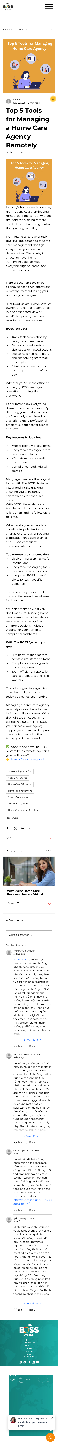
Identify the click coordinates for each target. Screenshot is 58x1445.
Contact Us (29, 1357)
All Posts (8, 29)
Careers (29, 1348)
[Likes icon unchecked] (15, 1046)
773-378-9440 (28, 1379)
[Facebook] (10, 1375)
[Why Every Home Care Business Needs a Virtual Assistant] (29, 871)
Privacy (20, 1381)
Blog (29, 1354)
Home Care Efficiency (20, 784)
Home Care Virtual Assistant (23, 810)
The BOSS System (18, 803)
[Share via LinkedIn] (22, 828)
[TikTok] (12, 1375)
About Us (29, 1345)
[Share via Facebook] (7, 828)
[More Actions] (50, 952)
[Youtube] (15, 1375)
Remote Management (20, 790)
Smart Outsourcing (18, 797)
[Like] (53, 98)
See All (48, 850)
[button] (50, 29)
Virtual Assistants (17, 777)
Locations (29, 1351)
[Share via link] (30, 828)
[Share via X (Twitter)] (15, 828)
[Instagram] (9, 1375)
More (21, 29)
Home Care (12, 817)
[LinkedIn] (13, 1375)
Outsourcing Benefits (20, 771)
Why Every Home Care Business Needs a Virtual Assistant (25, 892)
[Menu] (49, 6)
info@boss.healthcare (29, 1378)
